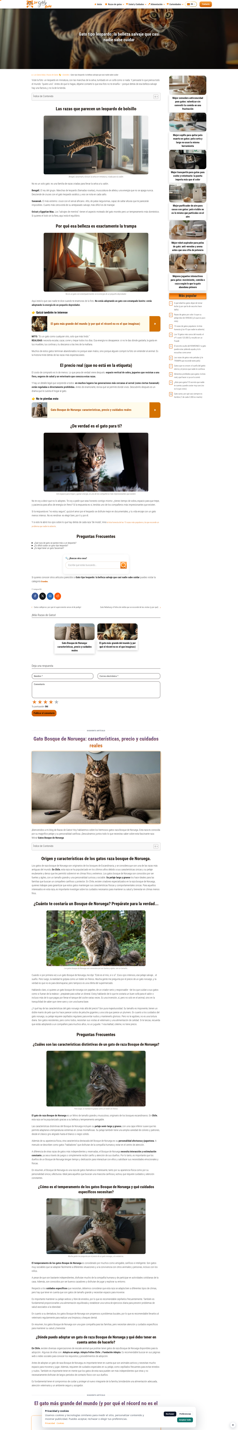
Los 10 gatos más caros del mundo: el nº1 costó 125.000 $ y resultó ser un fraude (189, 337)
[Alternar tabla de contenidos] (154, 96)
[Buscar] (122, 564)
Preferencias (185, 1414)
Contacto (205, 4)
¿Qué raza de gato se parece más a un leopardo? (55, 543)
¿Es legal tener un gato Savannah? (49, 548)
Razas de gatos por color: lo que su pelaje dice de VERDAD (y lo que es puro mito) (189, 317)
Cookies (60, 1423)
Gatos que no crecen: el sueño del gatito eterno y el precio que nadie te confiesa (189, 367)
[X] (42, 596)
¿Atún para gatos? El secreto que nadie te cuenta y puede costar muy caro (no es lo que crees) (189, 385)
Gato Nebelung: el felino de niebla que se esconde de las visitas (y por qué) (129, 607)
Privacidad (50, 1423)
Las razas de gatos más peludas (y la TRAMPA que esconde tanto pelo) (188, 359)
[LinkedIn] (50, 596)
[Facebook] (35, 596)
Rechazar (170, 1414)
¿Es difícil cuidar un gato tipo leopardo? (51, 545)
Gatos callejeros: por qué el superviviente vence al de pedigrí (57, 607)
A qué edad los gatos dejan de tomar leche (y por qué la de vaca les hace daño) (188, 306)
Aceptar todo (185, 1420)
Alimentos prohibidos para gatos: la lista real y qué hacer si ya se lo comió (189, 376)
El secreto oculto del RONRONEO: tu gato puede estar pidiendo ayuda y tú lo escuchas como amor (190, 349)
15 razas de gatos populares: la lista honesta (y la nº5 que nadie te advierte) (189, 328)
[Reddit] (57, 596)
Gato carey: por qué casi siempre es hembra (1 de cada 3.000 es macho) (188, 395)
